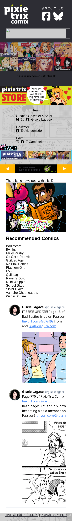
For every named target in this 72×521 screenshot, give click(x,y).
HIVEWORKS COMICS (21, 515)
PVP (9, 271)
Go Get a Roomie (18, 257)
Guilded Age (15, 260)
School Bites (15, 285)
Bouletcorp (13, 246)
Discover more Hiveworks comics (29, 168)
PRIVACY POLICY (54, 515)
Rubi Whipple (15, 282)
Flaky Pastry (15, 253)
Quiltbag (12, 274)
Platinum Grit (15, 267)
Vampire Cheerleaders (22, 292)
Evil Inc (11, 249)
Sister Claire (15, 289)
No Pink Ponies (17, 264)
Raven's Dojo (15, 278)
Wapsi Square (16, 296)
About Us (52, 8)
